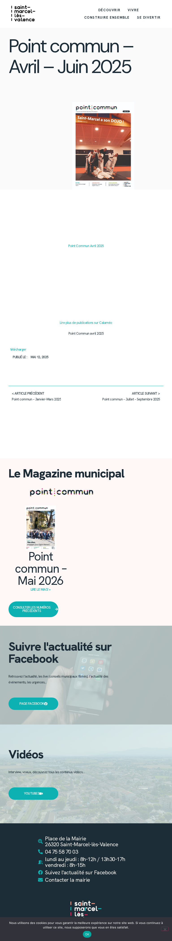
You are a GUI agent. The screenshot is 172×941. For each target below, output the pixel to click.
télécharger (18, 349)
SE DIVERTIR (149, 17)
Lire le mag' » (41, 589)
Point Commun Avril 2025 (86, 246)
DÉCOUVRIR (109, 10)
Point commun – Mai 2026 (40, 568)
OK (87, 934)
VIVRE (133, 10)
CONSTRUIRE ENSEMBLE (107, 17)
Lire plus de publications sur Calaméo (86, 322)
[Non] (165, 929)
